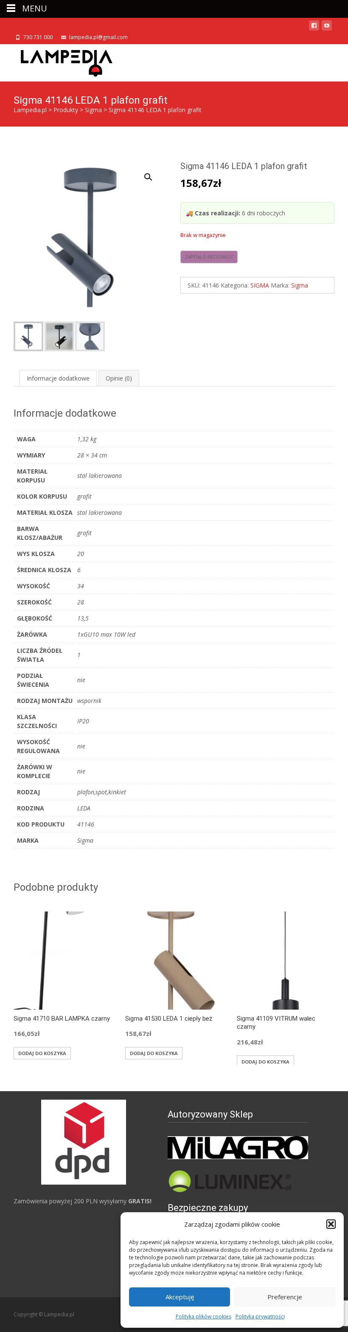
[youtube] (327, 27)
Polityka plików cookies (203, 1316)
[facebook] (314, 27)
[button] (331, 1224)
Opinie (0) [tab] (119, 378)
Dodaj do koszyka (42, 1053)
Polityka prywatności (260, 1316)
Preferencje (284, 1296)
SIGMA (259, 285)
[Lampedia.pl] (60, 61)
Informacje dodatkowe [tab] (58, 378)
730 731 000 (38, 37)
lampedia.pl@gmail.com (98, 37)
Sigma (299, 285)
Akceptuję (180, 1296)
